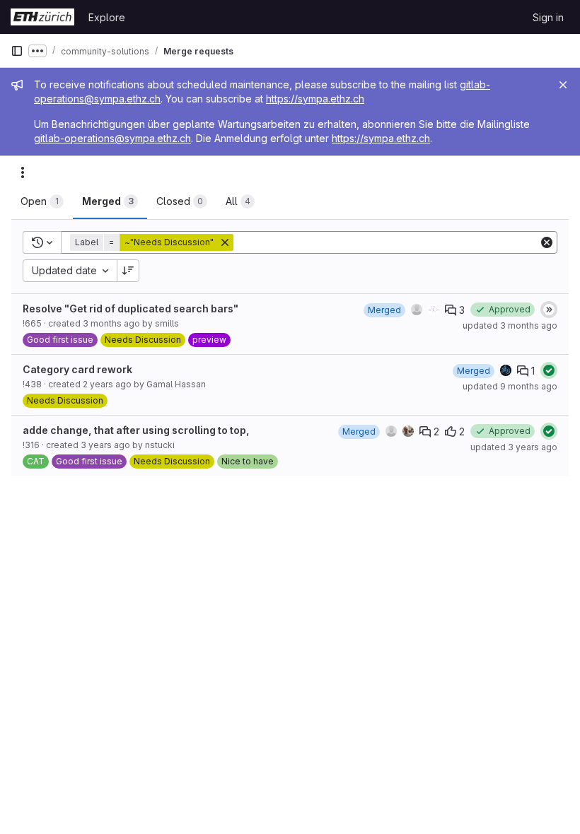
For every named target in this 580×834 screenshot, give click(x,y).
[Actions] (22, 172)
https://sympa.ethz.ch (315, 99)
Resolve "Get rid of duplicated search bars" (130, 309)
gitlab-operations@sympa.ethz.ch (112, 138)
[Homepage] (42, 17)
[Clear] (546, 242)
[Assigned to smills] (416, 309)
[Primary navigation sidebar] (17, 51)
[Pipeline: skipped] (548, 309)
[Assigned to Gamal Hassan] (505, 370)
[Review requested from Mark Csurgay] (408, 431)
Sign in (548, 17)
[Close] (563, 84)
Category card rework (77, 369)
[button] (153, 242)
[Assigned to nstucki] (391, 431)
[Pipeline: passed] (548, 370)
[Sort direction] (128, 270)
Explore (106, 17)
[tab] (42, 201)
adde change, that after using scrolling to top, (136, 430)
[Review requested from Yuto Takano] (433, 309)
